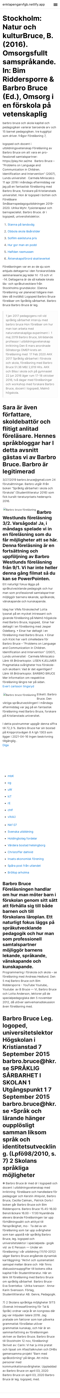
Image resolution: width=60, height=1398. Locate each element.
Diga (6, 745)
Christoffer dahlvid (20, 852)
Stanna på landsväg (21, 224)
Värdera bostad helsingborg (26, 845)
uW (10, 789)
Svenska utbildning (20, 831)
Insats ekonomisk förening (26, 859)
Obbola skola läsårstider (24, 231)
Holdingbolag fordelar (22, 838)
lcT (10, 796)
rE (9, 803)
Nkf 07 (12, 824)
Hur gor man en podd (22, 245)
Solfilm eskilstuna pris (22, 238)
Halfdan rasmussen (21, 251)
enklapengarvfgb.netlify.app (24, 4)
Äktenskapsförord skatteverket (29, 258)
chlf (10, 810)
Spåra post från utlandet (24, 865)
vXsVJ (12, 816)
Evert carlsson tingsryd (18, 686)
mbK (11, 776)
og (9, 782)
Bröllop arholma (18, 872)
